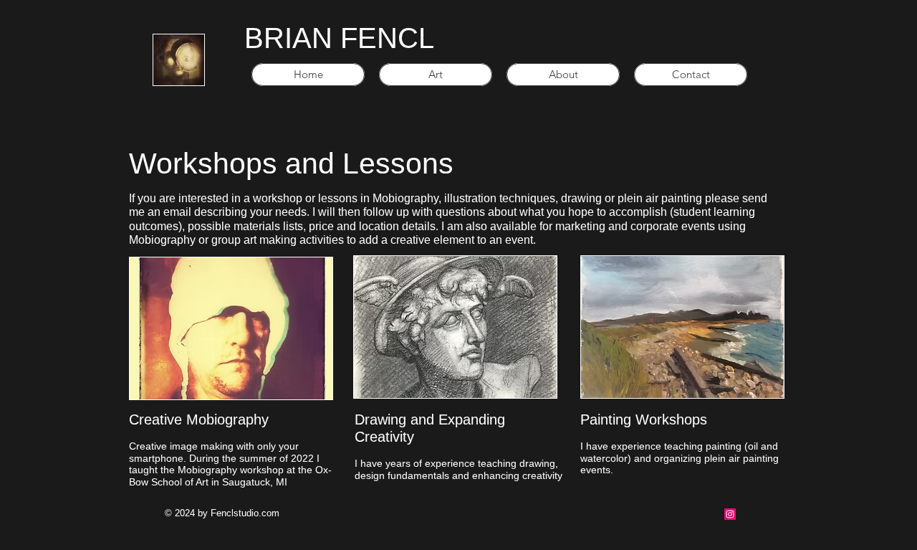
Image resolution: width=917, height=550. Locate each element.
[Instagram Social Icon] (730, 514)
